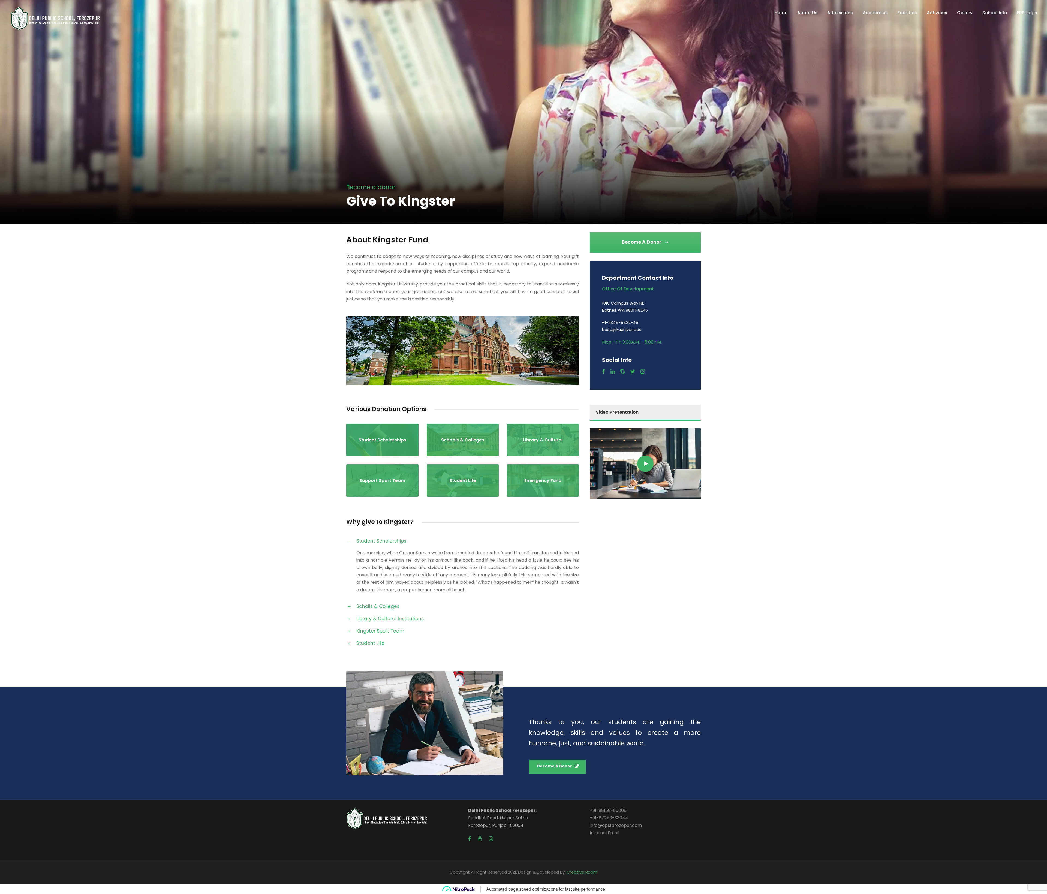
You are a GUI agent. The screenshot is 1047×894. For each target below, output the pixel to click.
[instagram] (642, 371)
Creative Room (582, 872)
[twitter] (632, 371)
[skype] (622, 371)
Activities (937, 13)
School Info (994, 13)
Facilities (907, 13)
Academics (875, 13)
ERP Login (1027, 13)
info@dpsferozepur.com (616, 825)
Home (780, 13)
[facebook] (603, 371)
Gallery (965, 13)
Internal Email (604, 833)
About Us (807, 13)
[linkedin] (612, 371)
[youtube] (480, 839)
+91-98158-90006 (608, 810)
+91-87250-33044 (609, 818)
